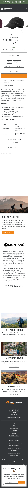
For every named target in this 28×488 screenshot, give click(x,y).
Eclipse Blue (20, 66)
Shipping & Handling (14, 440)
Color (14, 59)
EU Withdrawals (14, 455)
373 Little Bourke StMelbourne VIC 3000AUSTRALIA (14, 410)
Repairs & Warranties (14, 445)
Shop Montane (8, 232)
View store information (8, 85)
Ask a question (14, 142)
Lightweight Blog (14, 428)
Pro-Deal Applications (14, 435)
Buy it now (14, 76)
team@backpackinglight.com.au (14, 417)
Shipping (12, 50)
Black (9, 62)
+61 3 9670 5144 (14, 415)
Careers (14, 433)
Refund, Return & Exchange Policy (14, 443)
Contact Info (14, 430)
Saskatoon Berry (9, 66)
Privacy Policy (14, 450)
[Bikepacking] (14, 377)
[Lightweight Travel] (14, 349)
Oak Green (17, 62)
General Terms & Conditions (14, 448)
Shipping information (14, 139)
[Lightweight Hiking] (14, 320)
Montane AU (14, 37)
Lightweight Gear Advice (14, 453)
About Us (14, 425)
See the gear (14, 338)
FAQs (14, 423)
